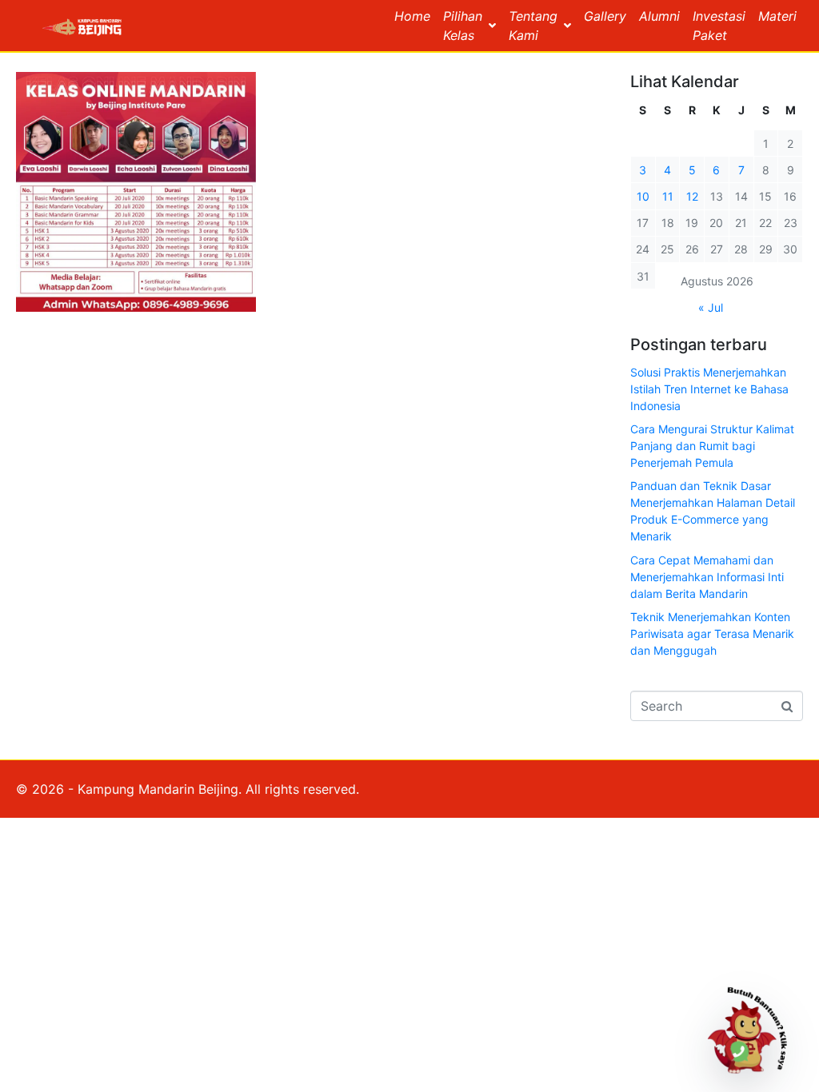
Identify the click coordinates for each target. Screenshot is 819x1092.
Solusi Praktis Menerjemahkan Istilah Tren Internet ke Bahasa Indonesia (709, 388)
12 (692, 196)
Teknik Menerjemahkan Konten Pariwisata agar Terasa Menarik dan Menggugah (712, 633)
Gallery (605, 16)
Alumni (659, 16)
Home (412, 16)
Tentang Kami (533, 25)
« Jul (710, 307)
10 (643, 196)
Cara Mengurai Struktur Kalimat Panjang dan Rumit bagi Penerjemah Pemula (712, 445)
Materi (777, 16)
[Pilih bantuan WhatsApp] (754, 1027)
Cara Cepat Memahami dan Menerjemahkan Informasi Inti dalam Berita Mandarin (707, 576)
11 (667, 196)
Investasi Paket (719, 25)
